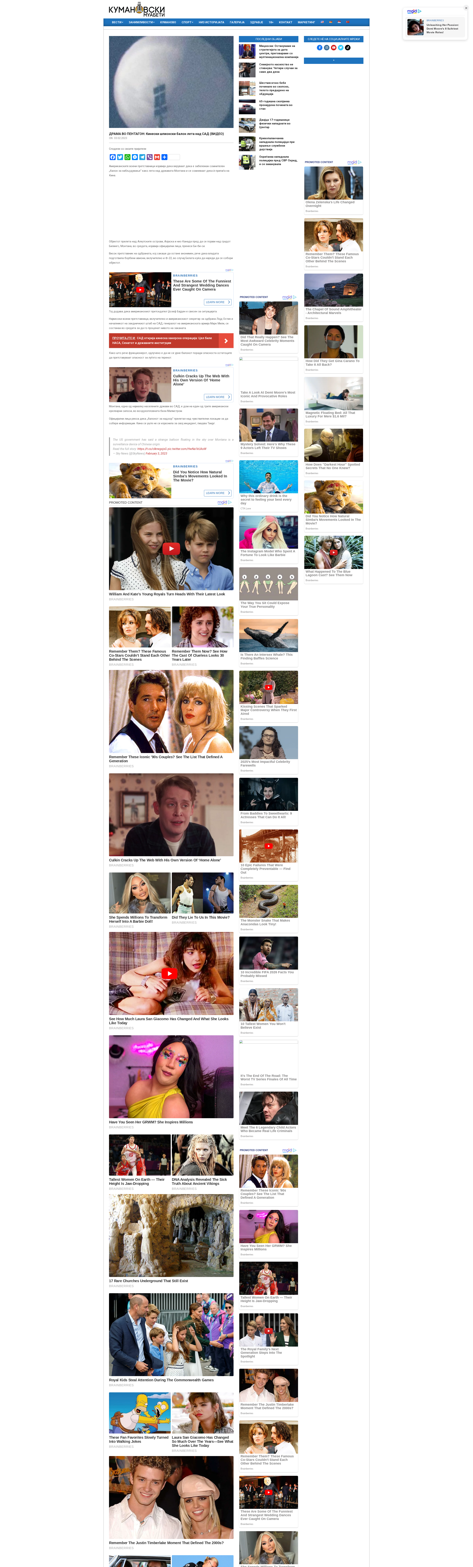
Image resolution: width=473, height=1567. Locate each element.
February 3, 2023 (156, 453)
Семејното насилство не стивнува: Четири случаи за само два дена (278, 68)
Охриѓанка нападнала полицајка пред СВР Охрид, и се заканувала (278, 160)
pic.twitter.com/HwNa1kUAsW (187, 449)
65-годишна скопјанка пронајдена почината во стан (275, 105)
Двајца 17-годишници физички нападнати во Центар (274, 123)
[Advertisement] (333, 91)
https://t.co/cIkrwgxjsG (152, 449)
